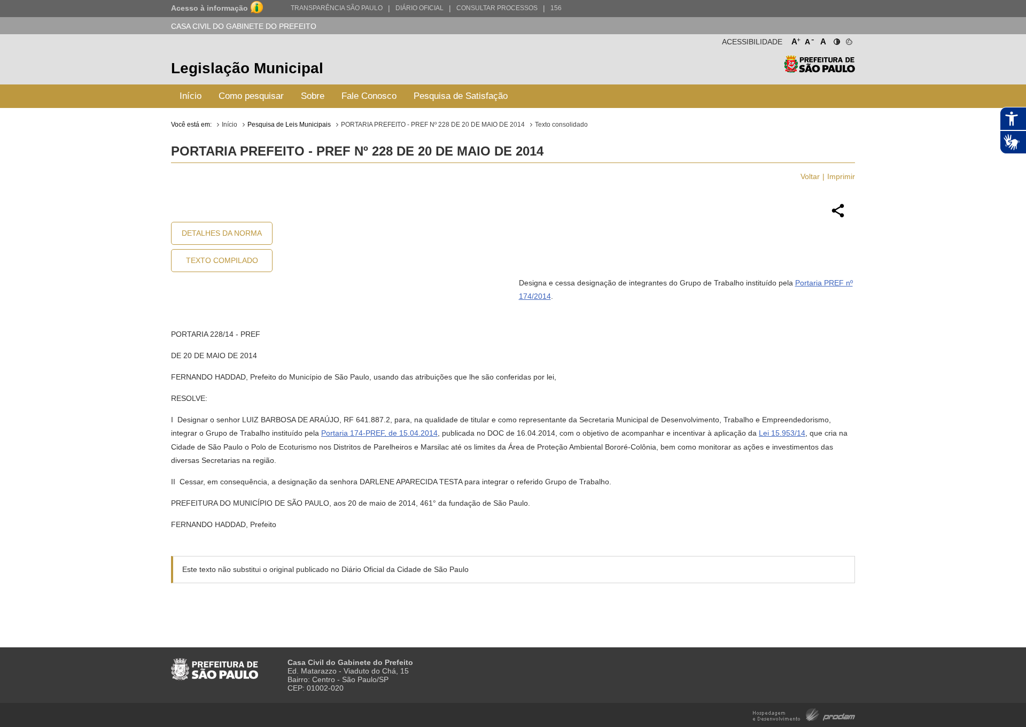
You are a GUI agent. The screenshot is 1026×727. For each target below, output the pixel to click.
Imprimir (841, 176)
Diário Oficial (419, 8)
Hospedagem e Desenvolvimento (804, 714)
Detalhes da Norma (222, 233)
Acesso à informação (209, 8)
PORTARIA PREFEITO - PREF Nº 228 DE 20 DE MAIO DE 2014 (433, 124)
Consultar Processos (497, 8)
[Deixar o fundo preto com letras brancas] (836, 39)
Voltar (810, 176)
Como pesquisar (251, 96)
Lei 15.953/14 (782, 433)
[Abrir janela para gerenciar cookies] (848, 39)
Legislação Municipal (247, 68)
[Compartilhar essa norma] (838, 216)
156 (556, 8)
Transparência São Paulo (337, 8)
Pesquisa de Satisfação (461, 96)
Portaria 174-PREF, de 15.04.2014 (379, 433)
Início (190, 96)
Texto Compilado (222, 260)
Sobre (312, 96)
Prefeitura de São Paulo (819, 69)
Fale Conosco (369, 96)
